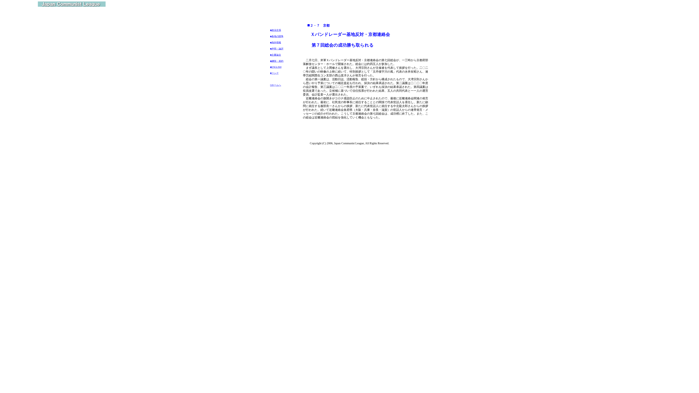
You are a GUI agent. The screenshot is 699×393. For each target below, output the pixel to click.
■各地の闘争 (276, 36)
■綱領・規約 (276, 61)
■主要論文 (275, 54)
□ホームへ (275, 85)
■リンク (274, 73)
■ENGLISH (275, 67)
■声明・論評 (276, 48)
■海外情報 (275, 42)
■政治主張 (275, 30)
